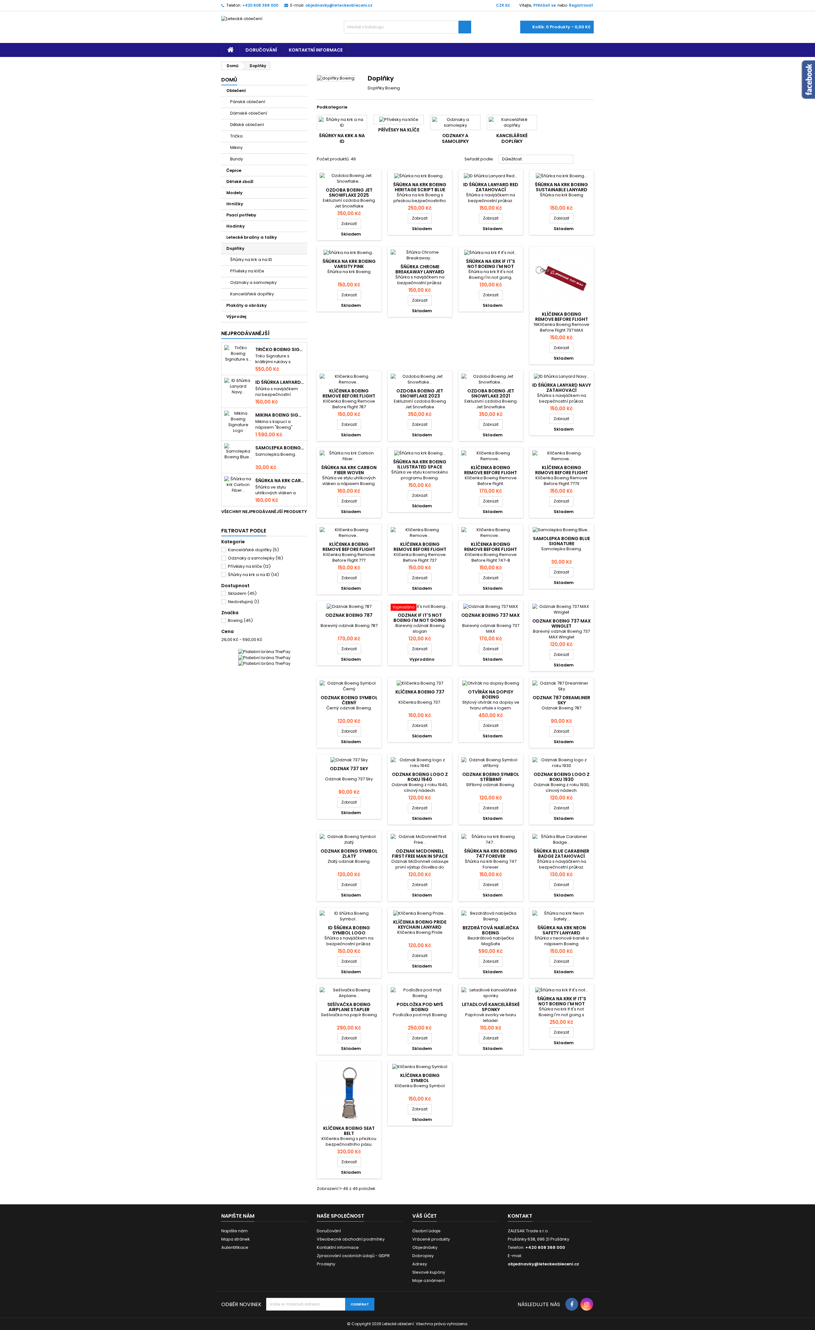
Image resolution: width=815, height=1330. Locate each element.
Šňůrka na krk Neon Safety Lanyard (561, 930)
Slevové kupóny (428, 1272)
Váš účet (424, 1216)
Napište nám (234, 1231)
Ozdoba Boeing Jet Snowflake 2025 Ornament (349, 195)
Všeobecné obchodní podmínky (351, 1239)
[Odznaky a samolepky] (455, 122)
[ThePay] (264, 657)
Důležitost (536, 159)
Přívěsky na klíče (247, 271)
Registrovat (581, 5)
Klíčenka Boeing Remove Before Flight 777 (348, 549)
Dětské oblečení (247, 125)
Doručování (261, 50)
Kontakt (520, 1216)
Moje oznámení (428, 1280)
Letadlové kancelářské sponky (491, 1007)
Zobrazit (351, 223)
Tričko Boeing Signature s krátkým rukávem (279, 349)
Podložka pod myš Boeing (420, 1007)
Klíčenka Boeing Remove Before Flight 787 (348, 396)
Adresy (419, 1264)
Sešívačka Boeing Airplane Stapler (349, 1007)
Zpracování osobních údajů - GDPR (353, 1256)
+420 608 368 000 (260, 5)
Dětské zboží (239, 182)
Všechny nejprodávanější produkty (264, 515)
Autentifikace (234, 1247)
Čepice (233, 170)
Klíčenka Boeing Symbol (420, 1078)
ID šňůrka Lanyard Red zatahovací (490, 187)
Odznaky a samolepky (253, 282)
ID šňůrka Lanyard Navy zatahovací (279, 382)
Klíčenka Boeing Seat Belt (349, 1130)
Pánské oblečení (247, 102)
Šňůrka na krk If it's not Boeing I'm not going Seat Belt (561, 1004)
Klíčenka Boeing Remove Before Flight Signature (490, 472)
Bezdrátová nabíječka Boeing (491, 930)
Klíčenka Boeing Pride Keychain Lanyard (419, 924)
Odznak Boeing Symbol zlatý (349, 853)
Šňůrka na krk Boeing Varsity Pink (349, 264)
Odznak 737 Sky (349, 768)
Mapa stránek (235, 1239)
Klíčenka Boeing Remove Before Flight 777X (561, 472)
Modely (234, 193)
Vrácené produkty (431, 1239)
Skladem (242, 593)
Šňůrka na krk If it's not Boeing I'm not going (490, 266)
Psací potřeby (241, 215)
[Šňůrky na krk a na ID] (342, 122)
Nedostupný (243, 602)
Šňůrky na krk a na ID (251, 260)
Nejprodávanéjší (245, 333)
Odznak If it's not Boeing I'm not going (419, 617)
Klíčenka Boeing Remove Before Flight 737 (419, 549)
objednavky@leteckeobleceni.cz (338, 5)
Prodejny (326, 1264)
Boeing (240, 620)
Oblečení (236, 91)
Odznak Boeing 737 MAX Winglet (561, 623)
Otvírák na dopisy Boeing (490, 694)
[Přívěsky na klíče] (398, 119)
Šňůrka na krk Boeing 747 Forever (490, 853)
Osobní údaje (426, 1231)
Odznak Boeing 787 (348, 615)
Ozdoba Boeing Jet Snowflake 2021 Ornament (490, 396)
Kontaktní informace (316, 50)
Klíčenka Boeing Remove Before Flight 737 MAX (561, 319)
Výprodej (236, 316)
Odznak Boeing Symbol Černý (349, 700)
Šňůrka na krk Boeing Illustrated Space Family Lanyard (419, 467)
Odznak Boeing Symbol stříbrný (490, 777)
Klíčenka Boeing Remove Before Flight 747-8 (490, 549)
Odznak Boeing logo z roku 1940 (420, 777)
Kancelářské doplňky (252, 294)
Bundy (236, 159)
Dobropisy (423, 1256)
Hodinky (235, 226)
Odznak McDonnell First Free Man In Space (420, 853)
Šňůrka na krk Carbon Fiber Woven (279, 480)
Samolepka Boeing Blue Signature (279, 447)
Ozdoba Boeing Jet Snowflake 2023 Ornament (419, 396)
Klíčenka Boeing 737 (419, 692)
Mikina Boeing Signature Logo (279, 415)
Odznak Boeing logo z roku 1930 (562, 777)
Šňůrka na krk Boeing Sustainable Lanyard (561, 187)
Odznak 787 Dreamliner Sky (561, 700)
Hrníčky (234, 204)
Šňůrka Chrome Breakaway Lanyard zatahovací (419, 272)
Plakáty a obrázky (246, 305)
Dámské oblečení (248, 113)
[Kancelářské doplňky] (512, 122)
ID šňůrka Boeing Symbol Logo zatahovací (349, 933)
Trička (236, 136)
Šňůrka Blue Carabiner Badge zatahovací (561, 853)
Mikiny (236, 147)
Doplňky (235, 248)
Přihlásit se (544, 5)
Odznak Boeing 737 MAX (490, 615)
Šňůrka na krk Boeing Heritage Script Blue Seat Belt (419, 189)
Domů (229, 79)
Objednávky (424, 1247)
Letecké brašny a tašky (251, 237)
